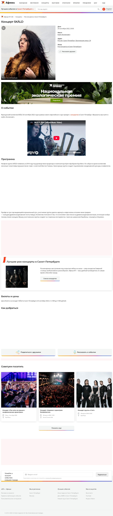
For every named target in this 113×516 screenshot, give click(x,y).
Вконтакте (89, 493)
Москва (31, 496)
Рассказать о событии (109, 9)
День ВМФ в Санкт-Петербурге (67, 496)
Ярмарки (76, 3)
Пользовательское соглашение (11, 499)
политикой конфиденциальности (53, 478)
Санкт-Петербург (34, 493)
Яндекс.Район (90, 499)
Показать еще (56, 428)
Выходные (23, 3)
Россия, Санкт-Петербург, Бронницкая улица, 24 (74, 41)
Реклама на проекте (7, 493)
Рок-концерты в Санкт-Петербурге (35, 17)
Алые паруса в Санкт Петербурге (68, 493)
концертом (75, 115)
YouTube (88, 496)
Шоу (95, 3)
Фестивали (34, 3)
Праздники (87, 3)
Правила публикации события (11, 496)
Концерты (45, 3)
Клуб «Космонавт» (64, 35)
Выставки (55, 3)
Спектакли (66, 3)
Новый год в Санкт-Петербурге (68, 499)
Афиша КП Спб (8, 17)
